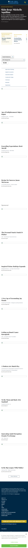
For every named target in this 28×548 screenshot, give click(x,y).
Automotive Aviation (9, 74)
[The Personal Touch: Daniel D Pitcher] (14, 218)
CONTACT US (4, 499)
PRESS (2, 507)
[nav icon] (2, 2)
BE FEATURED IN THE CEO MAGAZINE (8, 512)
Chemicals (7, 79)
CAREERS (3, 502)
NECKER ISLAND (4, 515)
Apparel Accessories (9, 72)
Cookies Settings (14, 542)
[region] (12, 52)
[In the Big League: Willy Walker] (14, 453)
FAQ (2, 506)
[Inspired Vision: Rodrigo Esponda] (14, 252)
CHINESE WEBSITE (4, 510)
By (5, 118)
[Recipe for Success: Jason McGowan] (14, 166)
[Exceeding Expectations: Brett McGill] (14, 132)
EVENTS (2, 504)
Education (7, 82)
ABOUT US (3, 498)
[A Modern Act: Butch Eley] (14, 352)
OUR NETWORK (4, 509)
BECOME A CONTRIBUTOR (6, 514)
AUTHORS (3, 501)
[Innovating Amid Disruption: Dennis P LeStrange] (14, 419)
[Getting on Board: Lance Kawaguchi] (14, 318)
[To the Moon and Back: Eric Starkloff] (14, 385)
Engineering (7, 85)
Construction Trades (9, 77)
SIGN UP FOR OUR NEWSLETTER (14, 521)
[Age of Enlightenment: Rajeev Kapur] (14, 98)
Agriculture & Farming (9, 69)
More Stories (14, 476)
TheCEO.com (17, 493)
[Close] (26, 534)
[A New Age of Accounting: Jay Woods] (14, 284)
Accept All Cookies (14, 545)
